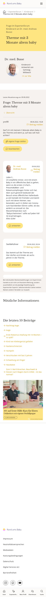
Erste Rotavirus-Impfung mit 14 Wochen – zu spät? (24, 336)
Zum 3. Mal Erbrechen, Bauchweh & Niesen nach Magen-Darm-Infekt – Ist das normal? (24, 372)
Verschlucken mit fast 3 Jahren (19, 355)
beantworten (14, 149)
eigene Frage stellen (17, 141)
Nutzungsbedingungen (13, 555)
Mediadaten (8, 550)
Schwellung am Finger (15, 360)
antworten (16, 225)
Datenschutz (8, 561)
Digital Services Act (11, 567)
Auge (8, 330)
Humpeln (10, 351)
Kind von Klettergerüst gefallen (19, 341)
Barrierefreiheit (9, 572)
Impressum (8, 538)
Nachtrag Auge (12, 325)
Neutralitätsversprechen (13, 544)
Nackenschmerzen (14, 346)
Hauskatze (10, 364)
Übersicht (10, 112)
